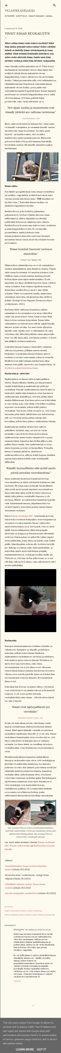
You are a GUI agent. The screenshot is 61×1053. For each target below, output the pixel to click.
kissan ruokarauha (35, 911)
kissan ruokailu (21, 911)
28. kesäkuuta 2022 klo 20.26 (37, 930)
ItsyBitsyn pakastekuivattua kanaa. (21, 368)
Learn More (25, 1049)
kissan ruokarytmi (12, 915)
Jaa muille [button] (9, 907)
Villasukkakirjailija (20, 10)
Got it (41, 1049)
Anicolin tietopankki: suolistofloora (21, 893)
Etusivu (10, 16)
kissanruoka (50, 915)
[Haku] (54, 5)
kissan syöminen (39, 915)
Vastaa (17, 981)
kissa (12, 911)
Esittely (21, 16)
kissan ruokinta (26, 915)
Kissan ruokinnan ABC (22, 516)
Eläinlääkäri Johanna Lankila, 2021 (30, 718)
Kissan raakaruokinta (20, 845)
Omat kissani (36, 16)
